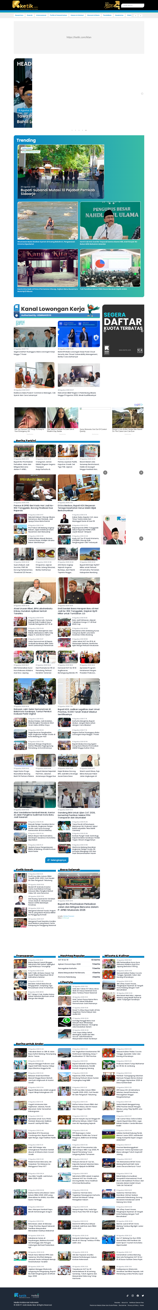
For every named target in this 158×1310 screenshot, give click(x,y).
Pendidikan (107, 15)
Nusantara (19, 15)
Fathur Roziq (26, 148)
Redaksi (117, 1303)
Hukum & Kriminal (77, 15)
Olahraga (130, 15)
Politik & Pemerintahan (58, 15)
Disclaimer (122, 1305)
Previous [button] (16, 93)
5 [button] (86, 130)
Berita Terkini (26, 441)
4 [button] (82, 130)
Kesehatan (119, 15)
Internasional (41, 15)
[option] (79, 93)
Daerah (30, 15)
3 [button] (79, 130)
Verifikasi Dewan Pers (136, 1303)
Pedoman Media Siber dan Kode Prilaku (104, 1305)
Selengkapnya (58, 860)
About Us (125, 1303)
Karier (142, 1305)
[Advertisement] (8, 51)
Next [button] (142, 93)
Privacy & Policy (133, 1305)
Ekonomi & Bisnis (93, 15)
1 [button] (72, 130)
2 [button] (75, 130)
